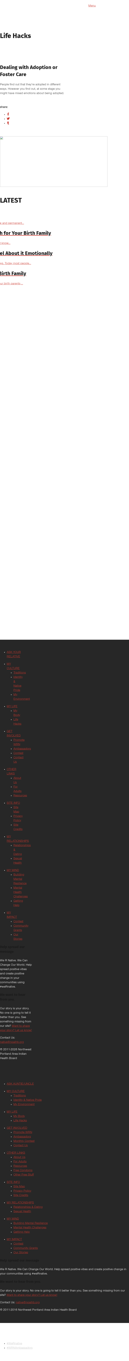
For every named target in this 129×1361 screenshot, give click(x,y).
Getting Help (21, 1232)
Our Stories (20, 1252)
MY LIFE (12, 706)
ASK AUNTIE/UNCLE (20, 1084)
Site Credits (20, 1195)
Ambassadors (22, 749)
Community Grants (25, 1248)
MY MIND (13, 870)
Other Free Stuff (23, 1175)
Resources (20, 795)
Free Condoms (22, 1170)
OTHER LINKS (16, 1153)
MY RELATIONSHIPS (20, 1202)
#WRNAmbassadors (20, 1348)
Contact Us (20, 1145)
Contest (18, 753)
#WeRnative (14, 1343)
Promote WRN (22, 1132)
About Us (19, 1157)
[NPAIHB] (64, 1335)
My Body (19, 1116)
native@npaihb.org (12, 1042)
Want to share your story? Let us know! (32, 1295)
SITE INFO (13, 803)
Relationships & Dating (28, 1207)
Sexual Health (22, 1211)
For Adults (20, 1161)
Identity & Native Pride (27, 1100)
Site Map (19, 1186)
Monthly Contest (24, 1141)
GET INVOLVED (17, 1128)
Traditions (19, 673)
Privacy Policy (22, 1191)
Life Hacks (20, 1120)
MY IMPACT (14, 1239)
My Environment (24, 1104)
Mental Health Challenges (20, 892)
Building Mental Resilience (20, 879)
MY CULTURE (16, 1091)
